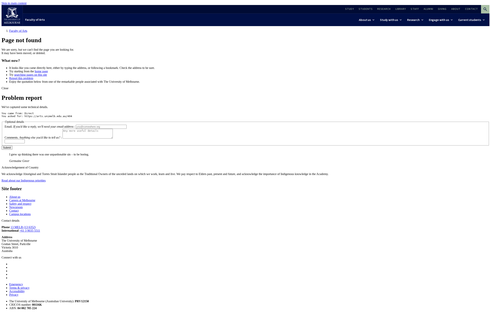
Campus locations (20, 214)
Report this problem (21, 78)
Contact (14, 210)
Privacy (13, 294)
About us (14, 196)
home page (41, 71)
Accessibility (17, 291)
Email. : (40, 126)
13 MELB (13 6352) (23, 227)
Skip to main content (14, 3)
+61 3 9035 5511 (29, 230)
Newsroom (16, 207)
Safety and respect (20, 203)
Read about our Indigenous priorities (24, 180)
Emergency (16, 284)
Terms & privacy (19, 287)
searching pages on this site (30, 74)
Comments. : (33, 137)
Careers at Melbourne (22, 200)
